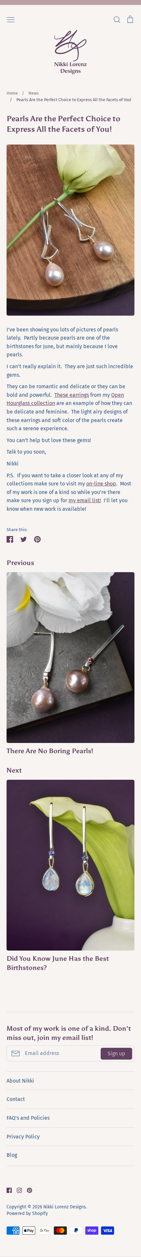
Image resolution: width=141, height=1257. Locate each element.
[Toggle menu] (11, 19)
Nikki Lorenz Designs (64, 1207)
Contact (16, 1099)
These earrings (71, 395)
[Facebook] (7, 1190)
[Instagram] (17, 1190)
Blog (12, 1155)
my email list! (85, 500)
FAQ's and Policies (28, 1118)
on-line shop (101, 484)
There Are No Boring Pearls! (50, 751)
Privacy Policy (23, 1137)
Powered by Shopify (27, 1213)
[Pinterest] (27, 1190)
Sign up (116, 1053)
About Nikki (20, 1081)
